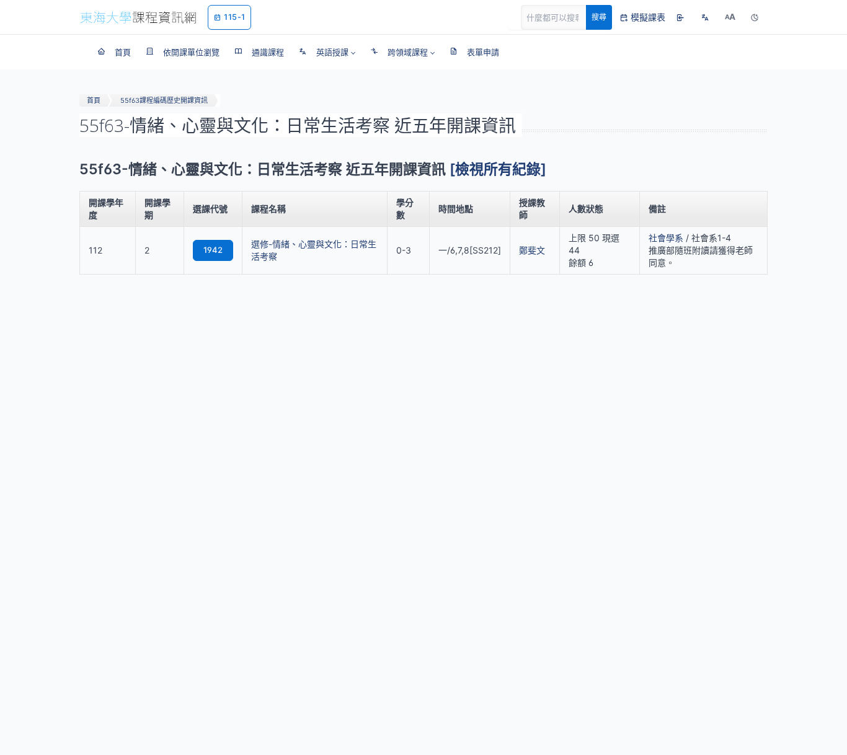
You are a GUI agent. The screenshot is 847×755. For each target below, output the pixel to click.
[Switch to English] (705, 17)
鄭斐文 (532, 250)
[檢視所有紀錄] (498, 169)
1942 (213, 250)
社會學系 (666, 237)
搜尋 (599, 17)
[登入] (680, 17)
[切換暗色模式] (754, 17)
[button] (327, 52)
